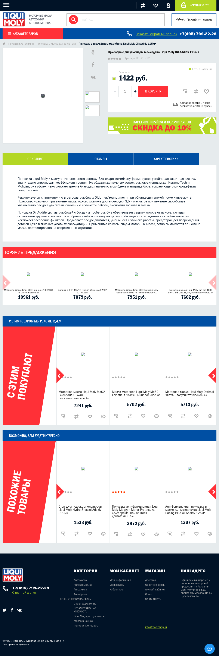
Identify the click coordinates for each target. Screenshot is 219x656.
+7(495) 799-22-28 (197, 33)
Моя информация (120, 580)
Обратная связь (154, 584)
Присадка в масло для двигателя (56, 43)
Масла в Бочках (83, 620)
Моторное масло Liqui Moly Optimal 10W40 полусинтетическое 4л (189, 393)
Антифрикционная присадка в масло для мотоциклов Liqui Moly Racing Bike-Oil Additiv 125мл (188, 509)
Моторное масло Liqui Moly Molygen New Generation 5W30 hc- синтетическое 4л (136, 291)
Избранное (116, 589)
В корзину (153, 91)
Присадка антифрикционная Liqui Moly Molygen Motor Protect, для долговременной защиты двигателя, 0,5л (135, 511)
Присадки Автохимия (21, 43)
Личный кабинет (155, 589)
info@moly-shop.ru (156, 627)
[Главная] (4, 44)
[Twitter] (5, 610)
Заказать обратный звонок (156, 34)
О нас (148, 594)
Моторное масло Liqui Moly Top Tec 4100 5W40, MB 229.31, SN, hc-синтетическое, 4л (190, 291)
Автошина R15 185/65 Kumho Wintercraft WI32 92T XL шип (82, 291)
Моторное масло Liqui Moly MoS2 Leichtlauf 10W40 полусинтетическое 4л (82, 395)
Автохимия (80, 589)
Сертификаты (153, 598)
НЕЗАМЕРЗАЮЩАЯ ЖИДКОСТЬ (85, 610)
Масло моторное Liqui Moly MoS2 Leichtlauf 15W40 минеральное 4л (136, 393)
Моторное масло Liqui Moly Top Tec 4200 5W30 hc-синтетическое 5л (28, 291)
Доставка (151, 580)
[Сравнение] (142, 5)
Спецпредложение (85, 603)
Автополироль (82, 598)
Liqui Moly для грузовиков (89, 616)
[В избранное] (206, 91)
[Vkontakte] (19, 610)
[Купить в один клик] (185, 91)
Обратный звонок (24, 592)
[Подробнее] (103, 416)
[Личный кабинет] (168, 5)
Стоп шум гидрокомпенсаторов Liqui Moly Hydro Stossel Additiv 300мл (80, 509)
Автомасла (80, 580)
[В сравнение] (196, 91)
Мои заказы (117, 584)
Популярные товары (86, 625)
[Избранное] (155, 5)
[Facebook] (12, 610)
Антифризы (80, 594)
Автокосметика (83, 584)
